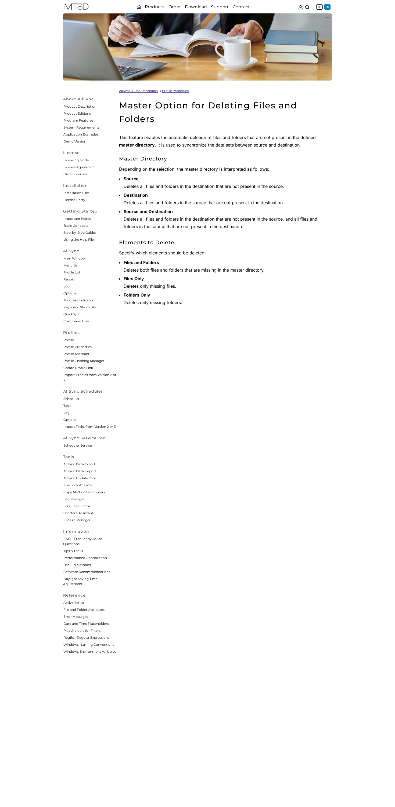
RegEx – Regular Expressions (86, 638)
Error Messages (75, 617)
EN (327, 7)
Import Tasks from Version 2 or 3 (89, 427)
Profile (68, 340)
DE (319, 7)
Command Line (76, 321)
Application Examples (80, 134)
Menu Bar (71, 265)
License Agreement (79, 167)
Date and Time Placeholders (86, 624)
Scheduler (71, 399)
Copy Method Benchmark (84, 492)
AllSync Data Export (79, 464)
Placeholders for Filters (81, 631)
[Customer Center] (300, 6)
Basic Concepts (75, 226)
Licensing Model (76, 160)
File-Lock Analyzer (78, 485)
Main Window (74, 258)
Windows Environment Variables (89, 651)
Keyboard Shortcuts (79, 307)
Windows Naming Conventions (88, 644)
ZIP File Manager (77, 520)
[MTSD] (76, 7)
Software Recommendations (86, 572)
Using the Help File (78, 240)
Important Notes (77, 219)
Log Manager (74, 499)
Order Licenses (75, 174)
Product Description (79, 106)
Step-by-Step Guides (79, 233)
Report (69, 279)
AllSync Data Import (79, 471)
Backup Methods (77, 565)
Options (69, 293)
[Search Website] (307, 6)
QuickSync (72, 314)
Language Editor (76, 506)
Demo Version (74, 141)
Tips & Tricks (73, 551)
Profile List (71, 272)
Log (66, 286)
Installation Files (76, 193)
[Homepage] (139, 7)
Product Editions (77, 113)
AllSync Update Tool (79, 478)
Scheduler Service (77, 445)
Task (67, 406)
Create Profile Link (78, 368)
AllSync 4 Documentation (138, 91)
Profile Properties (77, 347)
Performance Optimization (85, 558)
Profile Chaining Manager (83, 361)
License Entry (74, 200)
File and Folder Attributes (84, 610)
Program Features (78, 120)
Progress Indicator (78, 300)
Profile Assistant (76, 354)
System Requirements (81, 127)
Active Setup (73, 603)
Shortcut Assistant (78, 513)
